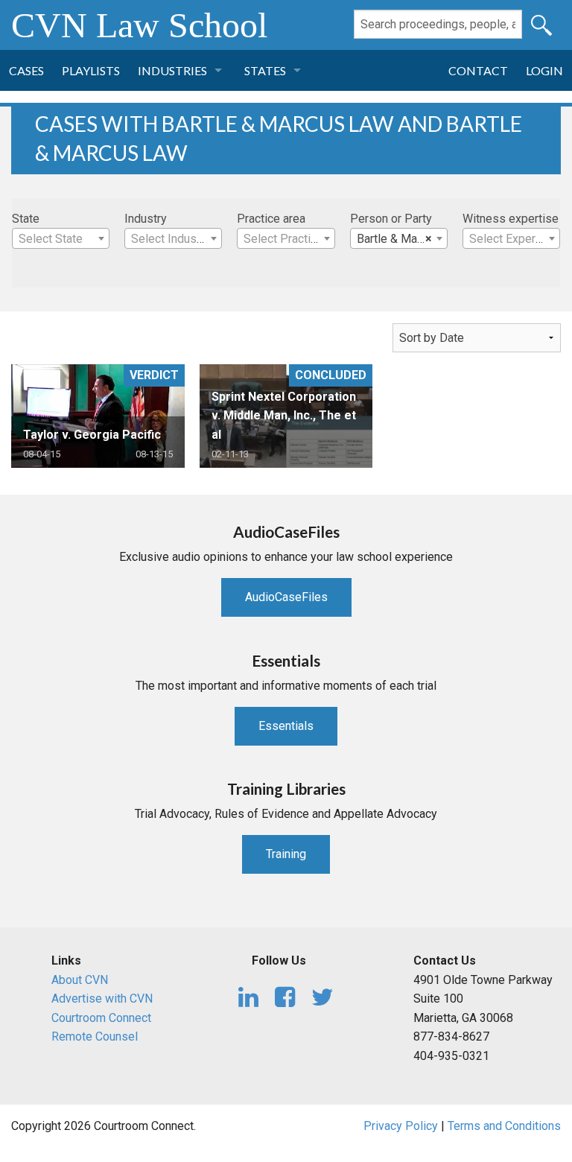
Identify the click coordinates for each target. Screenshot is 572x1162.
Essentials (286, 726)
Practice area (271, 219)
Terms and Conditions (504, 1126)
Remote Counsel (94, 1036)
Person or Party (391, 219)
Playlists (91, 70)
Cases (26, 70)
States (265, 70)
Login (544, 70)
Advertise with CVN (102, 998)
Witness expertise (511, 219)
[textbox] (61, 239)
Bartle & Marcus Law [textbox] (402, 239)
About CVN (79, 980)
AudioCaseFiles (286, 597)
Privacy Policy (400, 1126)
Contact (478, 70)
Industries (172, 70)
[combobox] (60, 238)
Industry (145, 219)
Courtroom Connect (101, 1018)
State (25, 219)
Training (286, 854)
